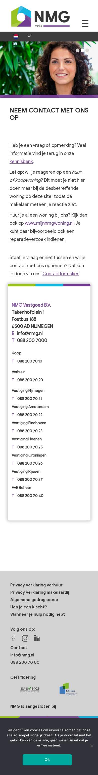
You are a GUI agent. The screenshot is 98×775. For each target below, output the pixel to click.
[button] (77, 50)
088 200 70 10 (29, 361)
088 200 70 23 (29, 431)
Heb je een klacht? (28, 607)
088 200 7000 (32, 340)
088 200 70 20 (30, 380)
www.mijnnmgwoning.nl (49, 223)
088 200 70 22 (29, 415)
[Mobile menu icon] (85, 26)
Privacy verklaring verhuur (36, 585)
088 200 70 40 (30, 495)
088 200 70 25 (30, 447)
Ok (47, 760)
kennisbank (21, 161)
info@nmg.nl (30, 333)
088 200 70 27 (30, 479)
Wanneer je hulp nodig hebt (37, 614)
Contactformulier (60, 274)
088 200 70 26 (30, 463)
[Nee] (91, 745)
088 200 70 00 (24, 662)
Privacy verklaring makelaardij (39, 592)
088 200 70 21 (29, 398)
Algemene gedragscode (34, 599)
